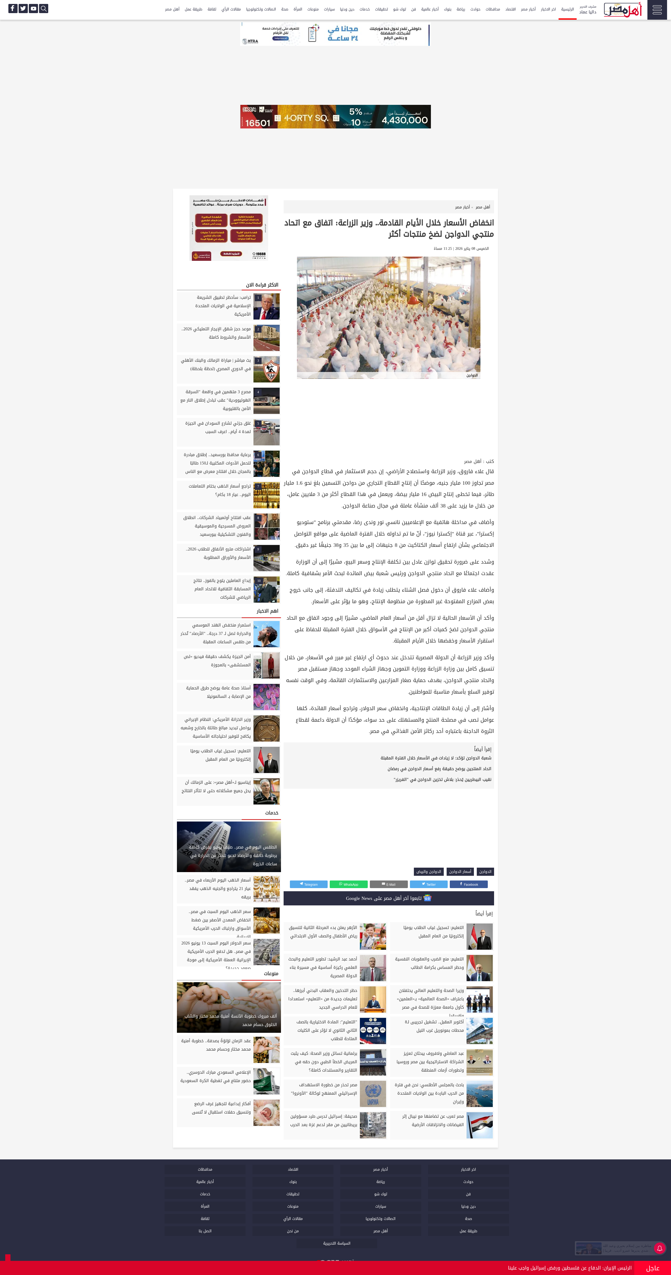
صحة (284, 9)
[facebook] (13, 8)
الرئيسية (567, 9)
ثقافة (212, 9)
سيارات (329, 9)
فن (413, 9)
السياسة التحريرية (336, 1243)
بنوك (447, 9)
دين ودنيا (347, 9)
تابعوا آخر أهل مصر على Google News (384, 898)
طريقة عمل (193, 9)
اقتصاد (510, 9)
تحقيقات (381, 9)
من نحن (293, 1231)
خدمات (365, 9)
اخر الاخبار (548, 9)
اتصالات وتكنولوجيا (261, 9)
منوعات (313, 9)
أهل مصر (172, 9)
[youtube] (33, 8)
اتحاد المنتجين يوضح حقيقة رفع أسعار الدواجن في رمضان (439, 769)
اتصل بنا (205, 1231)
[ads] (335, 34)
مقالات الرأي (231, 9)
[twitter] (23, 8)
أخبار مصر (528, 9)
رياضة (461, 9)
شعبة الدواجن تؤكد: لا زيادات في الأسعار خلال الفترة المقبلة (436, 758)
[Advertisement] (389, 418)
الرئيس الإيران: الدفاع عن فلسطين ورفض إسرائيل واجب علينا (570, 1267)
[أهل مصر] (622, 10)
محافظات (493, 9)
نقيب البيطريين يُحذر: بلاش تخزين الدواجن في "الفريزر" (442, 779)
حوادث (475, 9)
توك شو (399, 9)
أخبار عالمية (430, 9)
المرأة (298, 9)
